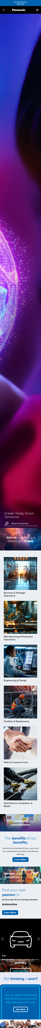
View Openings (20, 971)
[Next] (38, 938)
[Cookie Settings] (2, 1024)
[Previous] (2, 938)
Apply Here (20, 4)
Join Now (20, 1009)
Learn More (20, 859)
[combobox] (24, 523)
